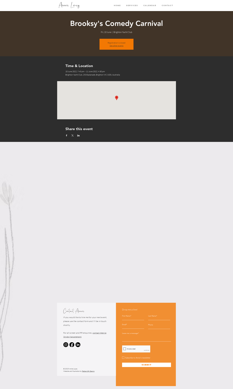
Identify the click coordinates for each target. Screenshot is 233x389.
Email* (124, 324)
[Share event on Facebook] (66, 135)
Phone (150, 325)
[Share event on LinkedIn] (78, 135)
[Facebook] (71, 344)
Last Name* (152, 316)
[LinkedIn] (77, 344)
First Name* (126, 316)
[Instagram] (65, 344)
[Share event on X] (72, 135)
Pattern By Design (88, 371)
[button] (132, 5)
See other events (116, 45)
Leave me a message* (130, 333)
